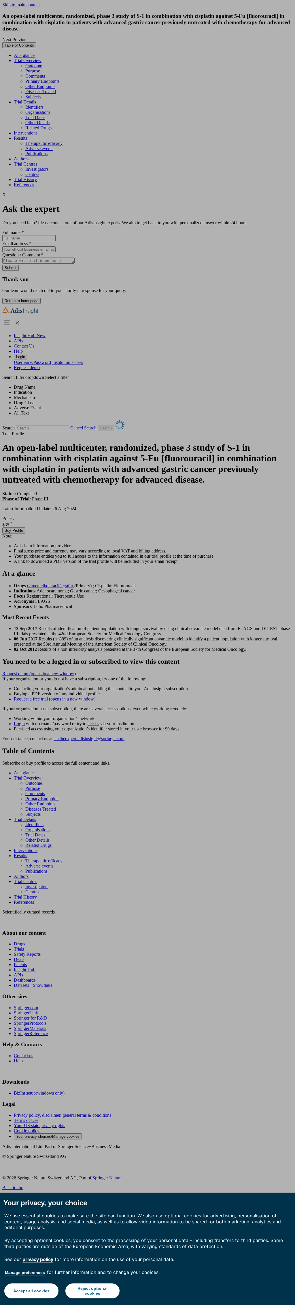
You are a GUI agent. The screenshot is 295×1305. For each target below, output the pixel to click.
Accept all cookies (31, 1291)
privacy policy (37, 1259)
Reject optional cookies (92, 1291)
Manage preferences (25, 1272)
